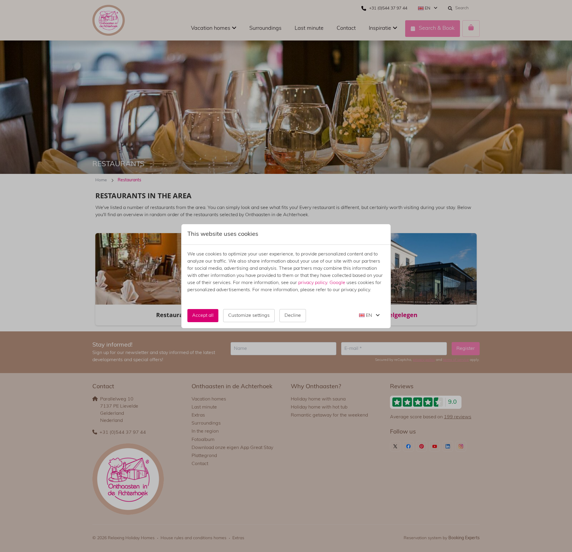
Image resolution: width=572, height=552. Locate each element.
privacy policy (312, 282)
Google (337, 282)
